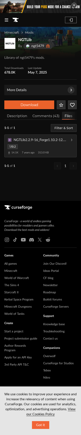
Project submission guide (20, 338)
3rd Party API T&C (16, 364)
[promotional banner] (40, 6)
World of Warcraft (16, 278)
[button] (40, 146)
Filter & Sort (63, 128)
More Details (17, 90)
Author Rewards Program (15, 348)
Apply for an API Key (18, 357)
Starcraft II (11, 292)
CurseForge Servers (56, 306)
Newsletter (50, 285)
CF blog (48, 278)
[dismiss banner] (74, 5)
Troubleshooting (54, 331)
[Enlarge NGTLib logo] (10, 43)
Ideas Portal (51, 270)
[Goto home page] (15, 19)
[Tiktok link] (15, 239)
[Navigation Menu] (6, 20)
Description (17, 116)
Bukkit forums (52, 299)
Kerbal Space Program (18, 299)
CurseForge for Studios (58, 363)
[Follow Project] (72, 104)
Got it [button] (40, 425)
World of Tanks (14, 313)
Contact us (50, 338)
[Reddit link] (48, 239)
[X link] (39, 239)
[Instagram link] (7, 239)
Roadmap (49, 292)
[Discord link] (31, 239)
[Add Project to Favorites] (61, 104)
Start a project (13, 331)
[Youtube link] (23, 239)
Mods (29, 32)
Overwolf (49, 356)
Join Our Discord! (55, 263)
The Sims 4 (11, 285)
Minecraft (11, 32)
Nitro (46, 377)
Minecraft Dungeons (18, 306)
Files (68, 116)
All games (10, 263)
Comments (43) (45, 116)
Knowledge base (54, 324)
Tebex (47, 370)
